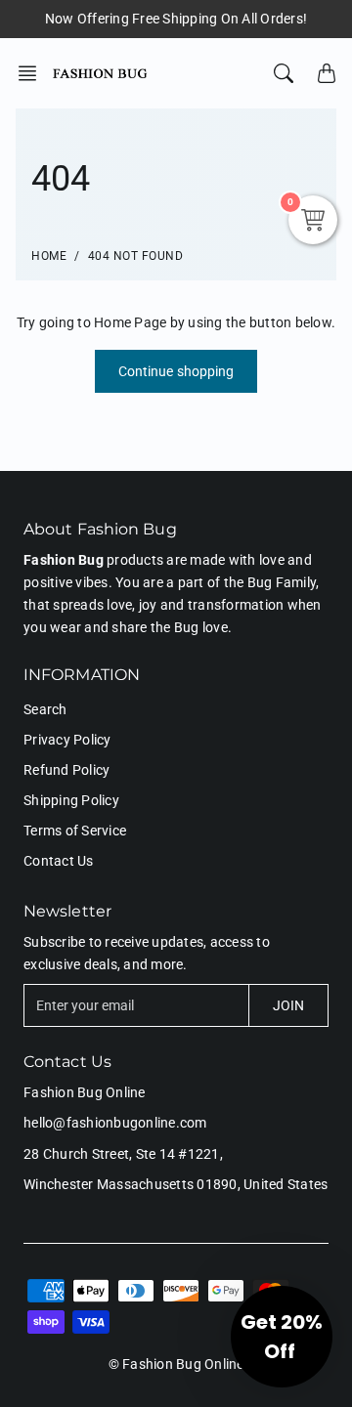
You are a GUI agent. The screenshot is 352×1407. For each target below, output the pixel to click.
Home (48, 256)
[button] (33, 73)
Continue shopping (176, 371)
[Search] (283, 73)
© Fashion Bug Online (176, 1364)
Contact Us (58, 861)
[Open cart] (326, 73)
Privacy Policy (67, 739)
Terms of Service (74, 830)
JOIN (288, 1005)
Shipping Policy (71, 800)
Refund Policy (66, 770)
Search (45, 709)
